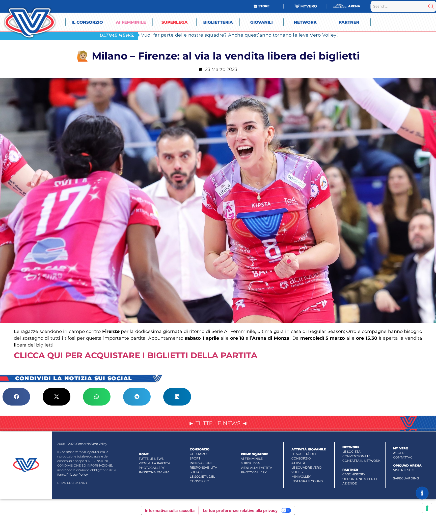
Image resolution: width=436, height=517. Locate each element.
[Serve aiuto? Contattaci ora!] (422, 493)
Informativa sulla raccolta (170, 510)
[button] (16, 397)
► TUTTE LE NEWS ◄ (218, 423)
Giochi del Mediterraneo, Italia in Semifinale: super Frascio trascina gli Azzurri (233, 35)
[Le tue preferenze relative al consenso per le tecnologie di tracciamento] (427, 508)
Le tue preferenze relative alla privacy (240, 510)
